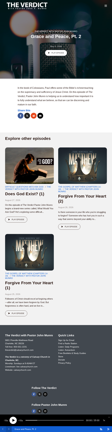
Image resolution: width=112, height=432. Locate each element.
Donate (61, 360)
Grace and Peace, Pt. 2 (25, 429)
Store (60, 356)
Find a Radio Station (67, 343)
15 (6, 420)
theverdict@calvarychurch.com (19, 350)
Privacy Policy (64, 363)
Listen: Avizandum (66, 350)
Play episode (57, 53)
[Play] (13, 420)
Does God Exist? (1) (24, 194)
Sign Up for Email (66, 340)
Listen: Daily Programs (68, 347)
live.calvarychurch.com (26, 366)
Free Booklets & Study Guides (72, 353)
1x (104, 420)
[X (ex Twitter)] (39, 394)
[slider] (55, 420)
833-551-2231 (20, 347)
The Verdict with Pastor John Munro (56, 31)
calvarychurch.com (22, 370)
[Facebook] (34, 394)
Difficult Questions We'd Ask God (24, 187)
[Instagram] (45, 394)
